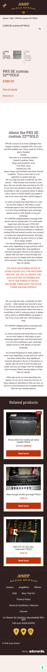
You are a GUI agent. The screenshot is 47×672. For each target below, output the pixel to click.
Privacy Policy (24, 599)
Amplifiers (24, 587)
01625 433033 (25, 315)
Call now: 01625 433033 (23, 623)
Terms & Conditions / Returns (23, 605)
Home (5, 18)
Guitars (9, 587)
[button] (23, 12)
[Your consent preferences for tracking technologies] (42, 667)
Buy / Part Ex (28, 593)
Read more (8, 95)
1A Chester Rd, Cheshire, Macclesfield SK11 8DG (23, 618)
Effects (37, 587)
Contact (23, 611)
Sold (11, 18)
